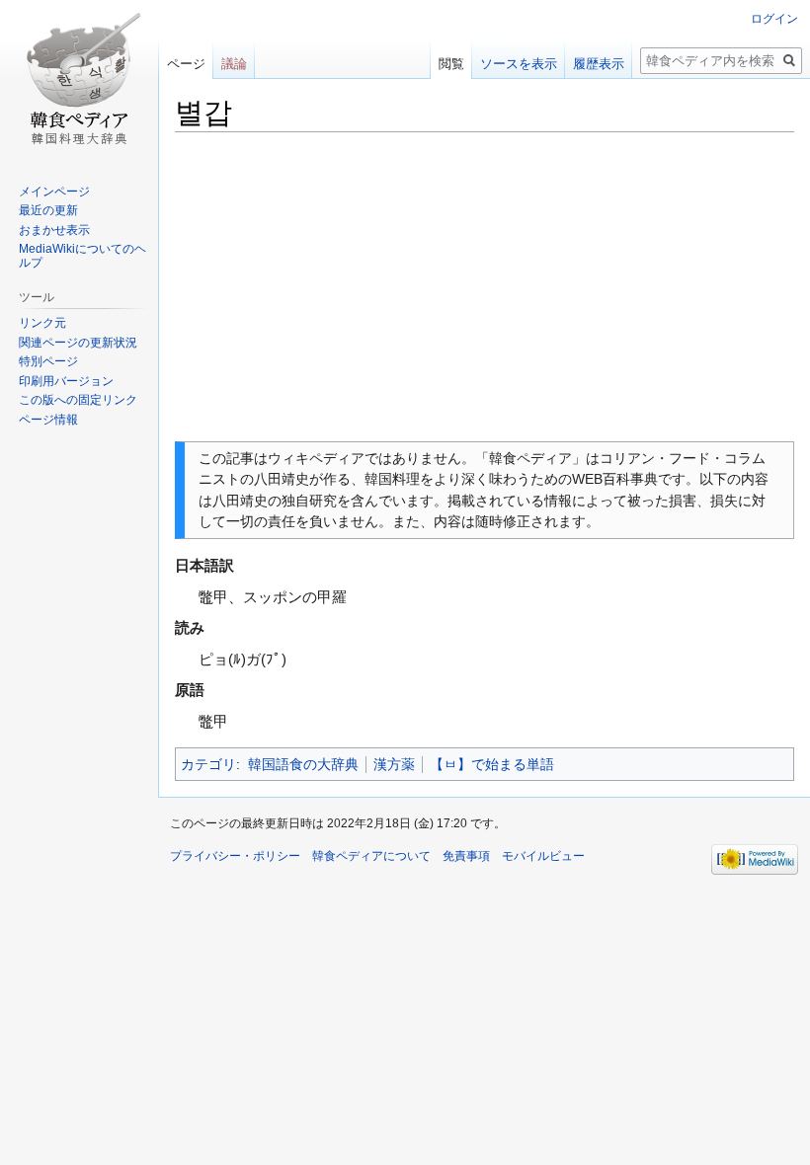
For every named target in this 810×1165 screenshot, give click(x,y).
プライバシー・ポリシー (235, 856)
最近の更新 (48, 210)
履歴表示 (598, 63)
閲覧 (451, 63)
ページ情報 (48, 420)
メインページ (54, 191)
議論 (234, 63)
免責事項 (466, 856)
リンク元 (42, 323)
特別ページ (48, 361)
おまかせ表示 (54, 230)
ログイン (774, 19)
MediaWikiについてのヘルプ (82, 256)
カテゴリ (208, 764)
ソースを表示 (518, 63)
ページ (186, 63)
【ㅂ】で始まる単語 (492, 764)
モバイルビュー (543, 856)
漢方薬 (394, 764)
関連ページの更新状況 (78, 343)
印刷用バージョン (66, 381)
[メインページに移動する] (79, 79)
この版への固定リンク (78, 400)
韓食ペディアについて (371, 856)
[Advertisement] (484, 287)
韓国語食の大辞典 (303, 764)
